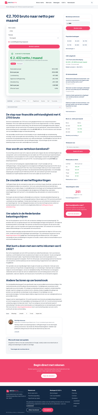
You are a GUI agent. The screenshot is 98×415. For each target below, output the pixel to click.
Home (7, 6)
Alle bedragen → (70, 48)
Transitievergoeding (33, 395)
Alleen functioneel (34, 410)
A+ (28, 101)
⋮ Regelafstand (35, 101)
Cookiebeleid (75, 403)
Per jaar (13, 63)
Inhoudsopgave (12, 107)
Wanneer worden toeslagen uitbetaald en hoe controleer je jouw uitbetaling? (77, 88)
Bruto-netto (40, 2)
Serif (48, 101)
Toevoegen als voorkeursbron (20, 349)
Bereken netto (78, 28)
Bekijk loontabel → (71, 67)
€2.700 (85, 41)
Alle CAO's (80, 67)
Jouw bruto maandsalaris (72, 20)
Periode (10, 35)
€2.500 (69, 41)
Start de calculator (73, 214)
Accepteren (47, 410)
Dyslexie (43, 101)
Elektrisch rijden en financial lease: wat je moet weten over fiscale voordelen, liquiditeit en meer (77, 104)
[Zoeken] (91, 2)
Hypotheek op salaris (34, 398)
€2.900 (85, 45)
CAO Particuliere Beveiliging (74, 59)
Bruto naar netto (33, 393)
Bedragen (57, 2)
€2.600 (77, 41)
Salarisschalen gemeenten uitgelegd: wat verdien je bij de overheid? (77, 96)
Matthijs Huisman (19, 320)
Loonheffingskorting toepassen (19, 41)
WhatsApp (13, 313)
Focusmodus (54, 101)
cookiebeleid (30, 405)
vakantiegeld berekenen (24, 307)
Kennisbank (71, 2)
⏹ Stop (24, 100)
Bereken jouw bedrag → (72, 135)
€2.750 (69, 45)
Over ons (74, 393)
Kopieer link (39, 313)
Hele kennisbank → (71, 111)
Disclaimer (75, 398)
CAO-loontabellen (55, 395)
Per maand (19, 63)
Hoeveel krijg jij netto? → (72, 197)
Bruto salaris (11, 27)
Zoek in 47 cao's (78, 151)
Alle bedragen (54, 393)
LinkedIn (21, 313)
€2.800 (77, 45)
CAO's (64, 2)
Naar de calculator (49, 376)
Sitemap (74, 406)
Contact (74, 395)
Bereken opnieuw (34, 46)
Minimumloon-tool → (71, 179)
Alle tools (49, 2)
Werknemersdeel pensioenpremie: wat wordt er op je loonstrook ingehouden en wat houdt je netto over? (77, 80)
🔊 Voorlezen (17, 101)
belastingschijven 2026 (13, 235)
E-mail (31, 313)
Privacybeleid (75, 401)
